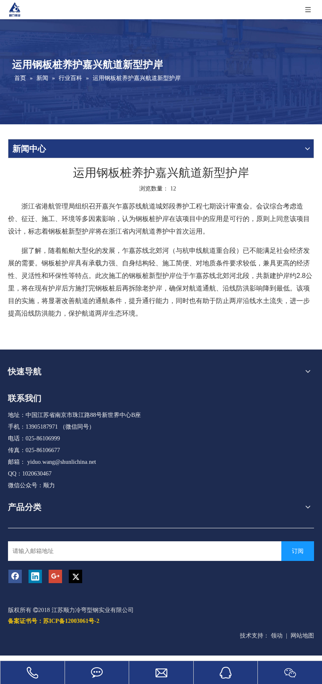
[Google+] (55, 576)
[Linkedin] (35, 576)
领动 (277, 636)
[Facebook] (15, 576)
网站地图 (302, 636)
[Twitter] (75, 576)
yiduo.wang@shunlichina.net (61, 462)
